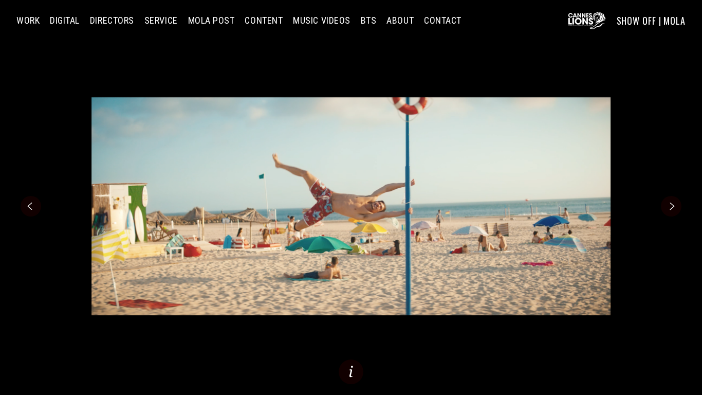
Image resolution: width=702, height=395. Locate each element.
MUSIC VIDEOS (321, 20)
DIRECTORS (112, 20)
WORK (28, 20)
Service (161, 20)
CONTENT (264, 20)
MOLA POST (211, 20)
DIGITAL (65, 20)
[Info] (351, 372)
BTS (369, 20)
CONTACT (442, 20)
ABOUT (400, 20)
